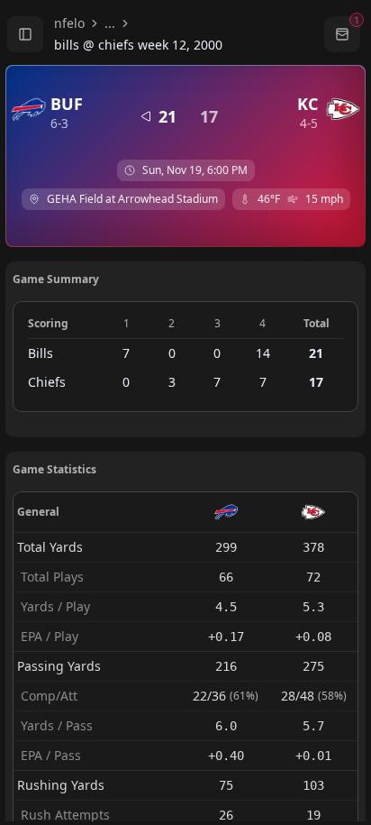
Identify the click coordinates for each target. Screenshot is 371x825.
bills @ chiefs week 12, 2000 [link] (138, 44)
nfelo (69, 23)
